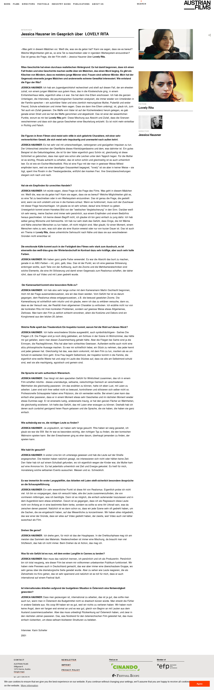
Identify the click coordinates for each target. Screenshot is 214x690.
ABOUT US (98, 4)
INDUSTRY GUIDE (61, 4)
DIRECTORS (28, 4)
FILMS (16, 4)
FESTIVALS (43, 4)
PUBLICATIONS (81, 4)
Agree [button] (199, 684)
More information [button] (29, 685)
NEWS (7, 4)
